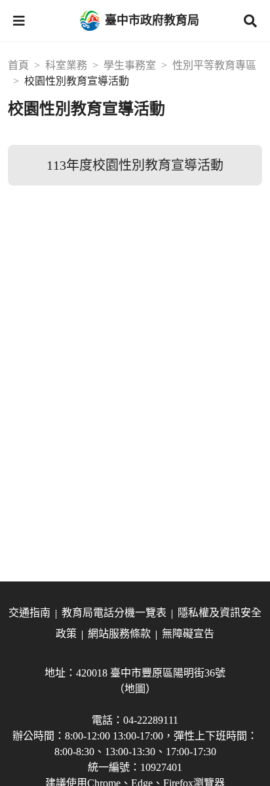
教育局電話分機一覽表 (114, 612)
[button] (19, 21)
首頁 (18, 65)
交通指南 (29, 612)
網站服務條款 (119, 633)
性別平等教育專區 (214, 65)
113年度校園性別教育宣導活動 (135, 165)
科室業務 (66, 65)
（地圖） (135, 688)
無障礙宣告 (188, 633)
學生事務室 (130, 65)
